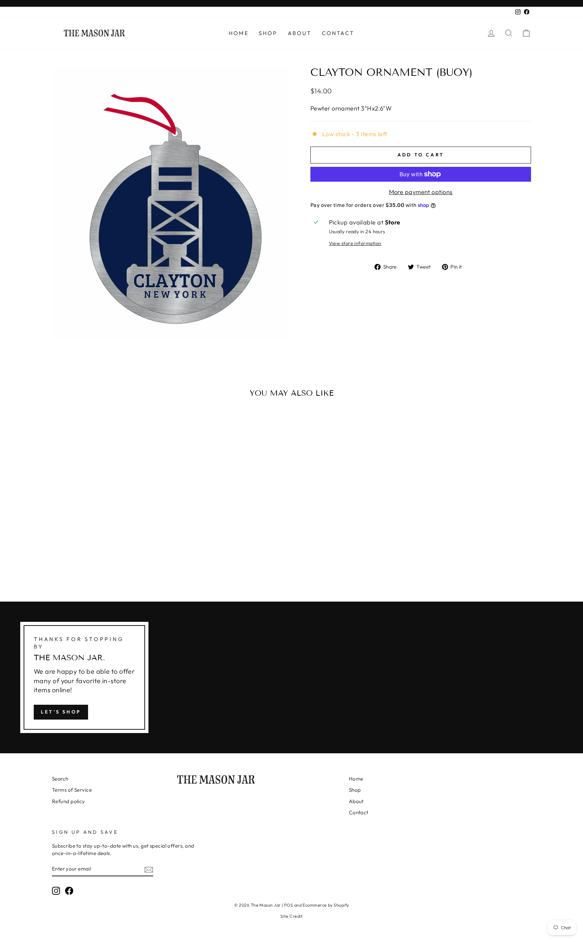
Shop (268, 33)
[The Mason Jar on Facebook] (69, 890)
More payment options (421, 192)
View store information (355, 243)
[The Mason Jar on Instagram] (56, 890)
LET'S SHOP (61, 712)
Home (239, 33)
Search (60, 779)
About (300, 33)
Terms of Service (72, 790)
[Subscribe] (148, 869)
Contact (338, 33)
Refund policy (68, 801)
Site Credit (291, 916)
